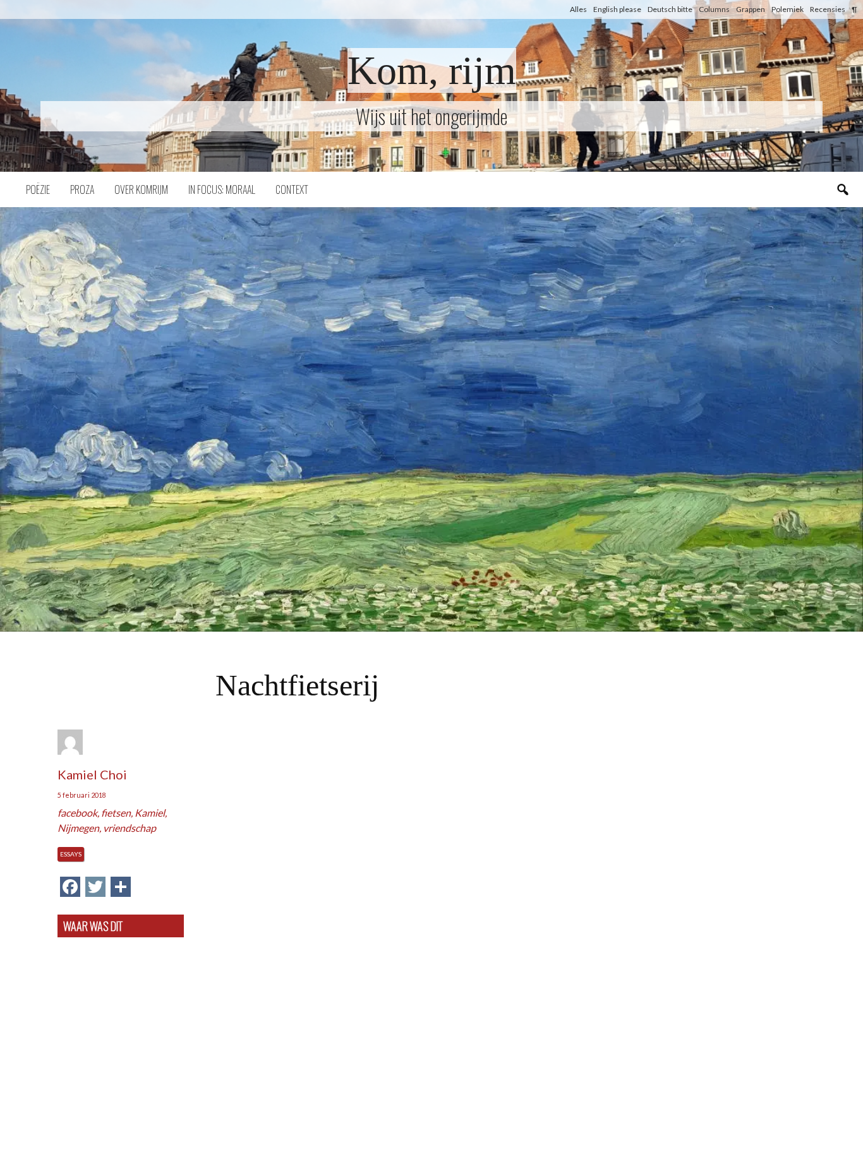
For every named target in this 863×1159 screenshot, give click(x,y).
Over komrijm (141, 189)
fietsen (116, 813)
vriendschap (129, 828)
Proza (82, 189)
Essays (70, 854)
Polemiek (787, 9)
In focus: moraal (221, 189)
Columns (714, 9)
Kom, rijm (431, 70)
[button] (431, 419)
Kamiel (150, 813)
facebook (77, 813)
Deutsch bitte (670, 9)
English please (617, 9)
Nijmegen (78, 828)
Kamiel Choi (92, 774)
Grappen (750, 9)
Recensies (827, 9)
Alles (578, 9)
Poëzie (38, 189)
